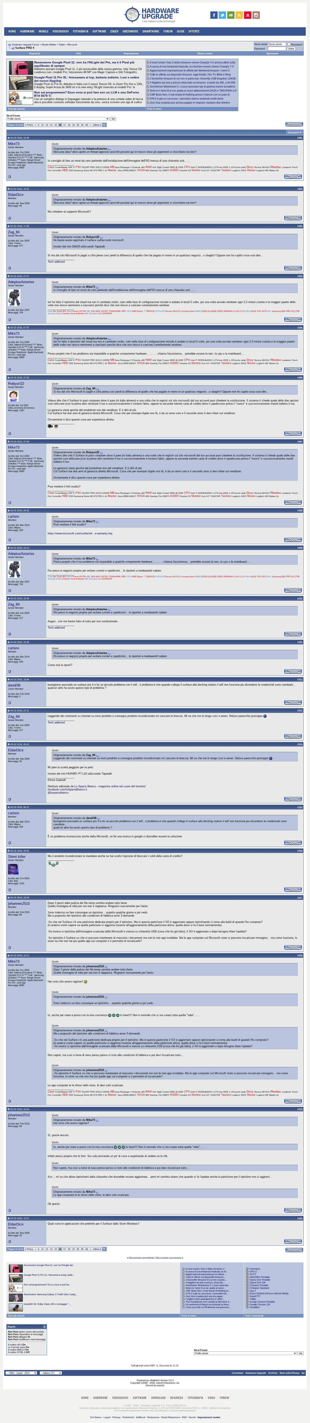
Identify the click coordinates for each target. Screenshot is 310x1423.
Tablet (62, 44)
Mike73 (13, 144)
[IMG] (20, 1349)
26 (82, 125)
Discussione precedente (141, 1258)
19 (73, 125)
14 (51, 125)
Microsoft (72, 44)
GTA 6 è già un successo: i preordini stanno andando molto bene (187, 98)
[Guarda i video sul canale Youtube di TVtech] (247, 15)
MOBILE (44, 31)
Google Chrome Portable (262, 1301)
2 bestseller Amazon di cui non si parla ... (206, 1279)
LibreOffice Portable (259, 1277)
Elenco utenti (205, 53)
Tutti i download (254, 1315)
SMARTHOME (151, 31)
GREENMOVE (130, 31)
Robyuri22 (16, 383)
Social (192, 1417)
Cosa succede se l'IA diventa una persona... (208, 1307)
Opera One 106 (257, 1282)
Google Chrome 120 (259, 1304)
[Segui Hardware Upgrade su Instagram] (256, 15)
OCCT (252, 1274)
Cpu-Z (252, 1290)
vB (18, 1344)
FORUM (168, 31)
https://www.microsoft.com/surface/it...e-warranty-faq (80, 533)
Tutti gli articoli (16, 109)
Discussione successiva (168, 1258)
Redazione (153, 1417)
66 (86, 125)
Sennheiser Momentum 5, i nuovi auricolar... (208, 1285)
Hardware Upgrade (255, 1373)
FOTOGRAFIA (80, 31)
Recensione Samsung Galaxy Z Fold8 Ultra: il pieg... (50, 1294)
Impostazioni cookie (209, 1417)
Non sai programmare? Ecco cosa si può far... (47, 1284)
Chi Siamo (95, 1417)
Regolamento (131, 53)
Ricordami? (297, 44)
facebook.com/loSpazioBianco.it (67, 789)
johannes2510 (19, 903)
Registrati (34, 53)
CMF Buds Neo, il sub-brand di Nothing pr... (208, 1290)
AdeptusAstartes (21, 282)
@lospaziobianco (58, 792)
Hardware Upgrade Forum (25, 44)
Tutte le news (154, 109)
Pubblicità (128, 1417)
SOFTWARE (99, 31)
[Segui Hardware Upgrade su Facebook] (214, 15)
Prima (29, 125)
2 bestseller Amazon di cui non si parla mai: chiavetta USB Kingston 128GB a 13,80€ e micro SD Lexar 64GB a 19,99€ (191, 80)
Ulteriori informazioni (219, 1408)
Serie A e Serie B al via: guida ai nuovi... (205, 1288)
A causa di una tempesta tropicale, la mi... (207, 1271)
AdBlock (140, 1417)
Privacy (116, 1417)
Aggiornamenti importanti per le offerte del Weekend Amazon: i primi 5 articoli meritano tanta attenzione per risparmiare (188, 72)
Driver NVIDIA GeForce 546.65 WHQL (269, 1293)
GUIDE (181, 31)
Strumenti (293, 132)
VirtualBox (254, 1307)
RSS (184, 1417)
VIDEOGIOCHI (61, 31)
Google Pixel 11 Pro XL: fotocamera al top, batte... (49, 1275)
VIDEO (211, 1398)
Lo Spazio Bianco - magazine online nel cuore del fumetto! (110, 786)
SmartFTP (254, 1296)
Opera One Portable (259, 1279)
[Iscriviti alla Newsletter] (231, 15)
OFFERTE (194, 31)
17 (64, 125)
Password (259, 48)
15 (55, 125)
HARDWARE (27, 31)
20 (78, 125)
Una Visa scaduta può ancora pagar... (205, 1296)
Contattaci (237, 1373)
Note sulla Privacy (289, 1373)
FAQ (78, 53)
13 (47, 125)
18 (69, 125)
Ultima (97, 125)
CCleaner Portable (258, 1285)
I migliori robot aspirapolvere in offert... (205, 1299)
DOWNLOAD (158, 1398)
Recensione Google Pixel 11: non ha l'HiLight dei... (49, 1265)
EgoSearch (273, 53)
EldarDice (15, 194)
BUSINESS (176, 1398)
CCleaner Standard (259, 1288)
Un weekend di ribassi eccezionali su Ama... (208, 1304)
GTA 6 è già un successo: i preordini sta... (207, 1293)
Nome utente (260, 44)
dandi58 (14, 685)
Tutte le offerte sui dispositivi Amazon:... (206, 1277)
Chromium (254, 1268)
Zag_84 (14, 232)
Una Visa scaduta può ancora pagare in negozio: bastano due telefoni (190, 102)
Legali (107, 1417)
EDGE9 (115, 31)
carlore (13, 516)
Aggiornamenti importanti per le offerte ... (206, 1274)
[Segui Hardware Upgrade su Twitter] (222, 15)
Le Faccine (13, 1347)
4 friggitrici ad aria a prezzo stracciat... (205, 1282)
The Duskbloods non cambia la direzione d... (208, 1301)
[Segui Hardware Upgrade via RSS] (239, 15)
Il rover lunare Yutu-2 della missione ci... (206, 1268)
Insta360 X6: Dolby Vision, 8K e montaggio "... (47, 1304)
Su (303, 1373)
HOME (12, 31)
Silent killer (17, 856)
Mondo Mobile (49, 44)
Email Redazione (170, 1417)
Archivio (273, 1373)
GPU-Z (253, 1271)
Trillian (252, 1299)
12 (42, 125)
